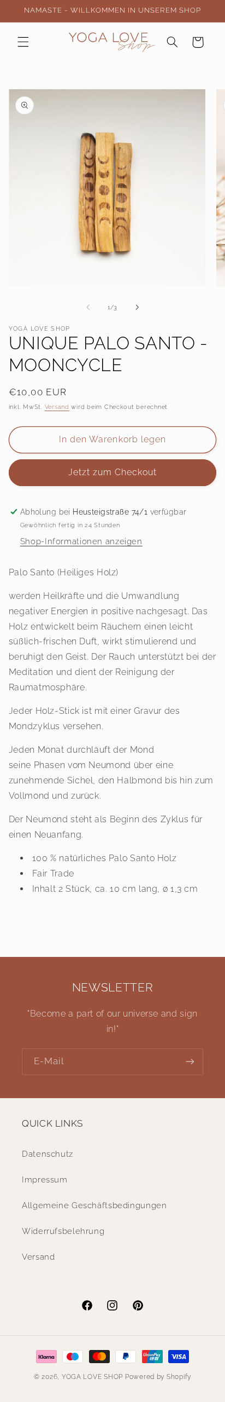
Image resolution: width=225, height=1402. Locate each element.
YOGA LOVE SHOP (92, 1377)
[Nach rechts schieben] (137, 308)
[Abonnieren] (190, 1061)
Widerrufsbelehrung (63, 1231)
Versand (57, 406)
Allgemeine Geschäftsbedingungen (94, 1205)
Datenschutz (47, 1153)
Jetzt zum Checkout (112, 472)
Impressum (45, 1179)
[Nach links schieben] (88, 308)
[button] (22, 42)
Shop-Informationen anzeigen (81, 541)
